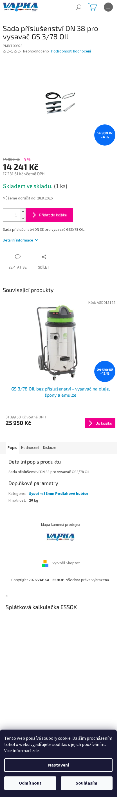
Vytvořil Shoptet (66, 563)
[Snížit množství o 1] (23, 218)
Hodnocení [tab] (30, 448)
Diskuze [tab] (49, 448)
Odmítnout (30, 783)
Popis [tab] (12, 448)
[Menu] (108, 7)
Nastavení (58, 765)
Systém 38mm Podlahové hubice (58, 494)
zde (35, 751)
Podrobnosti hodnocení (71, 51)
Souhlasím (86, 783)
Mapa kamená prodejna (60, 525)
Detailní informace (18, 240)
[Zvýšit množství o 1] (23, 211)
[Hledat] (78, 7)
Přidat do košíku (53, 214)
